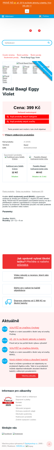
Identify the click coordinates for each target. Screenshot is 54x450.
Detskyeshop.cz (31, 444)
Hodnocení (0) (37, 191)
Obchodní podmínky (24, 414)
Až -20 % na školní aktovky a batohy (27, 339)
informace (9, 16)
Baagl (26, 145)
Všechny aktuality (29, 376)
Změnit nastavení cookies (26, 420)
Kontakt (19, 402)
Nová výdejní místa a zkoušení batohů (28, 359)
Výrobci (19, 405)
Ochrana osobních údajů (25, 411)
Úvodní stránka (9, 55)
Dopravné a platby (23, 400)
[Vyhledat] (49, 43)
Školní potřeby (22, 55)
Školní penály (36, 55)
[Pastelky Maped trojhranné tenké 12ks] (39, 159)
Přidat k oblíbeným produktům (19, 135)
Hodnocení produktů (24, 417)
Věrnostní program (23, 408)
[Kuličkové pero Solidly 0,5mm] (15, 159)
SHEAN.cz (20, 446)
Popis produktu (8, 191)
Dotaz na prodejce (23, 191)
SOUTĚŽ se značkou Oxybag (24, 327)
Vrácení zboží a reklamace (26, 397)
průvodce (22, 264)
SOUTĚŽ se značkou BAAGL (24, 348)
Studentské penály (11, 57)
